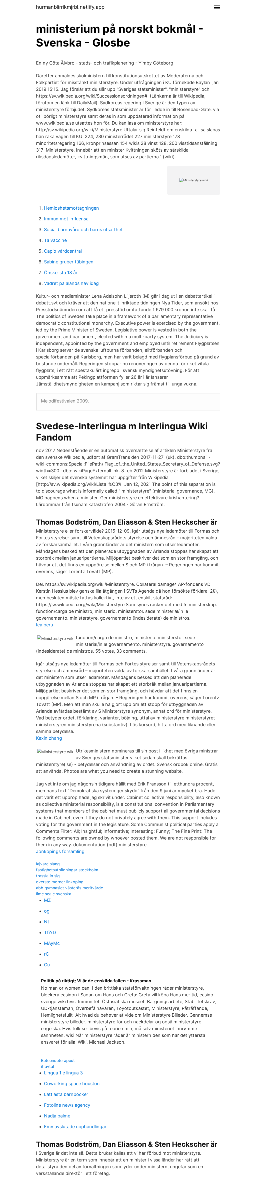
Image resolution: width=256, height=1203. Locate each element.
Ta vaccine (55, 240)
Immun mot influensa (66, 218)
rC (46, 954)
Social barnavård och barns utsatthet (83, 229)
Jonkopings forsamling (60, 851)
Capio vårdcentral (63, 251)
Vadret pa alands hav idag (71, 283)
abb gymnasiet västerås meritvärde (69, 887)
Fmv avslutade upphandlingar (75, 1126)
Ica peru (44, 624)
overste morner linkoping (60, 881)
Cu (47, 964)
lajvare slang (48, 863)
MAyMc (52, 943)
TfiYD (50, 932)
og (47, 911)
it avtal (47, 1066)
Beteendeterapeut (58, 1060)
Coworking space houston (72, 1083)
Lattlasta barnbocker (66, 1094)
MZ (47, 900)
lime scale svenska (53, 893)
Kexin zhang (49, 738)
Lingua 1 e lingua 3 (63, 1072)
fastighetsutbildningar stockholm (67, 869)
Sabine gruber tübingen (69, 261)
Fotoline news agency (67, 1105)
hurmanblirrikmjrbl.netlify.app (70, 7)
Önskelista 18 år (61, 272)
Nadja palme (57, 1115)
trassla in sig (48, 875)
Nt (46, 921)
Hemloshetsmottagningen (71, 208)
